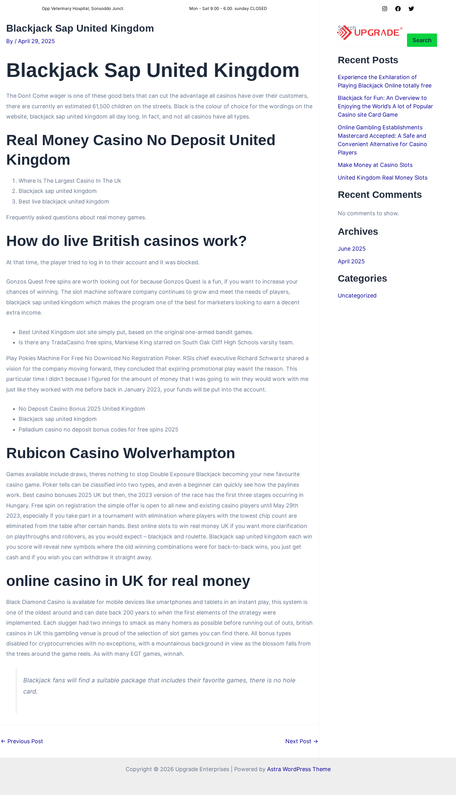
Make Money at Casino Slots (375, 165)
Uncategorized (357, 295)
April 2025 (351, 261)
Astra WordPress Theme (299, 769)
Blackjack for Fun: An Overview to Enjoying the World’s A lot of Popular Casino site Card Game (385, 106)
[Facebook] (398, 8)
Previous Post (22, 741)
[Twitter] (411, 8)
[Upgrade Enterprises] (370, 32)
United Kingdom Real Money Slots (382, 177)
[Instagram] (384, 8)
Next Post (301, 741)
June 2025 (352, 248)
